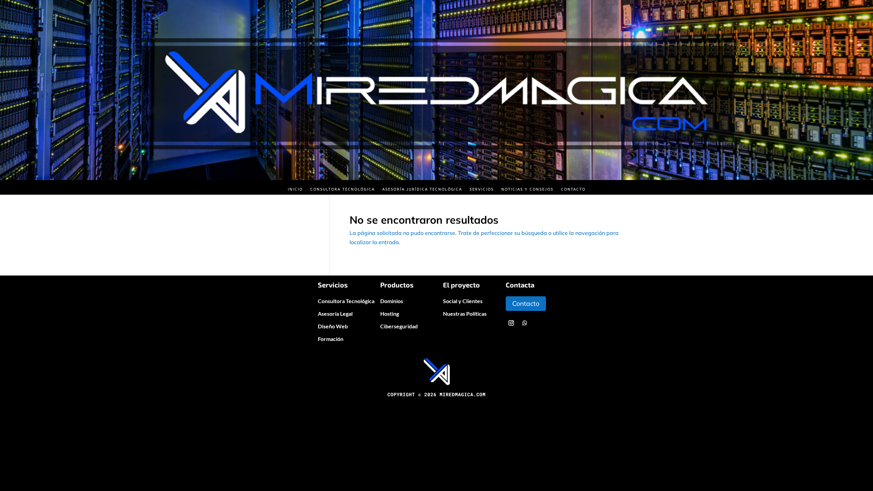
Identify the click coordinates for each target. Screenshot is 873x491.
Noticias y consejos (527, 189)
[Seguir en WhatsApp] (524, 322)
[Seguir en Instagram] (511, 322)
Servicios (482, 189)
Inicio (295, 189)
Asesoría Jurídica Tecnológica (422, 189)
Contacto (573, 189)
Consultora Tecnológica (342, 189)
